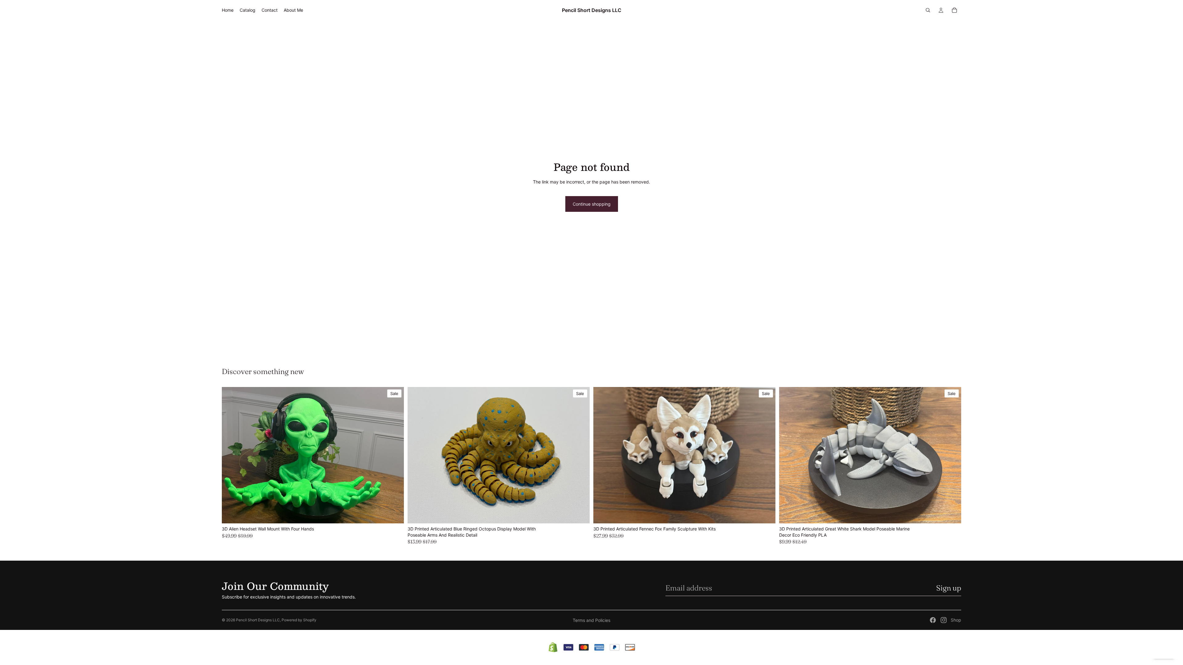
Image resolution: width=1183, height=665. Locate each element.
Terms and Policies (591, 620)
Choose (399, 513)
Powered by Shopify (299, 620)
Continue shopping (592, 204)
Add (585, 513)
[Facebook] (933, 620)
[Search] (928, 10)
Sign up (948, 587)
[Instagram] (943, 620)
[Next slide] (394, 455)
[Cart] (954, 10)
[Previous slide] (231, 455)
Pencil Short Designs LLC (258, 620)
